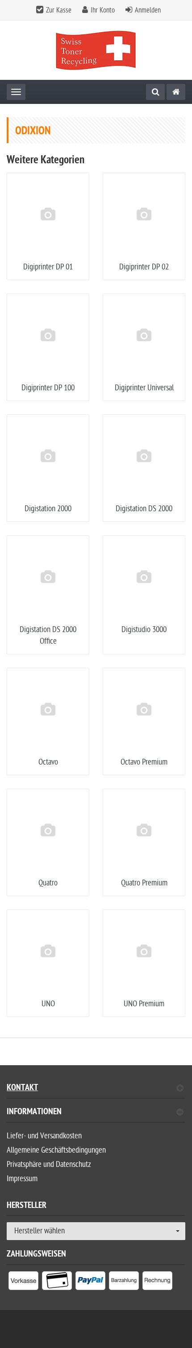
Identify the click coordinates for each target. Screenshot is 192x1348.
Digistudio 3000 (144, 629)
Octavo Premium (144, 762)
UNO (48, 1004)
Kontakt (22, 1088)
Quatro (48, 883)
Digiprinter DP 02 (144, 267)
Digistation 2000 (48, 508)
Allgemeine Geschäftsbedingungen (56, 1150)
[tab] (96, 1115)
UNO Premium (144, 1004)
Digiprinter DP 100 (48, 388)
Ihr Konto (103, 10)
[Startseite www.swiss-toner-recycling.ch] (96, 50)
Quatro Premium (144, 883)
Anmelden (148, 10)
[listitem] (23, 1282)
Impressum (22, 1178)
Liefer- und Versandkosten (44, 1136)
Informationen (34, 1112)
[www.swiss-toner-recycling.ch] (176, 92)
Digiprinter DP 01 (48, 267)
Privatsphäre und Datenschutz (49, 1164)
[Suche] (155, 92)
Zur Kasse (58, 10)
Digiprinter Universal (144, 388)
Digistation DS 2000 (144, 508)
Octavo (48, 762)
